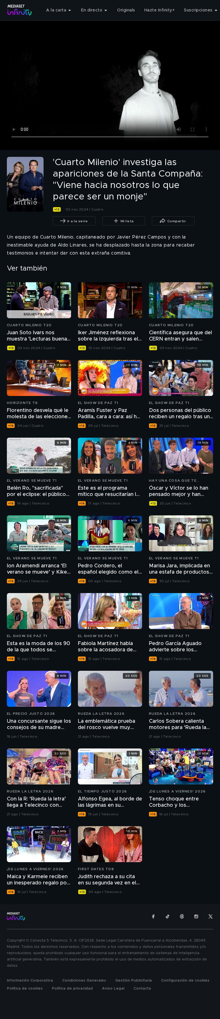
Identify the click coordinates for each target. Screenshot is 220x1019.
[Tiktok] (167, 916)
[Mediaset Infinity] (19, 10)
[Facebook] (153, 916)
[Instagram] (196, 916)
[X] (210, 916)
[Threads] (181, 916)
